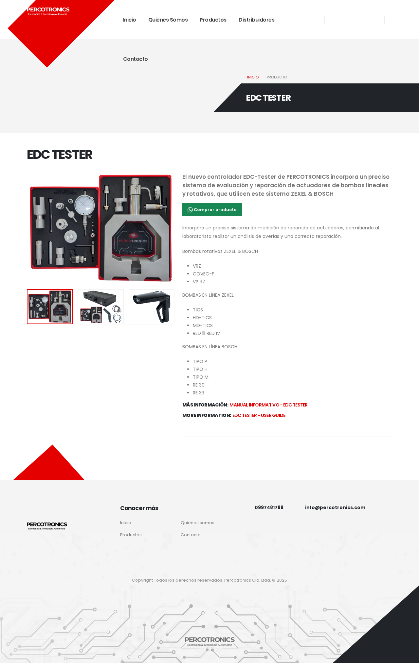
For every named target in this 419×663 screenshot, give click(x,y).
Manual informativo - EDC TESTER (268, 405)
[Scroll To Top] (407, 655)
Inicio (129, 20)
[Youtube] (348, 14)
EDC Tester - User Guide (258, 415)
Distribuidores (256, 20)
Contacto (135, 59)
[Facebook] (336, 24)
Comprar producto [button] (215, 209)
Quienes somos (168, 20)
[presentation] (38, 228)
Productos (213, 20)
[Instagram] (336, 14)
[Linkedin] (361, 14)
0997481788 (269, 507)
